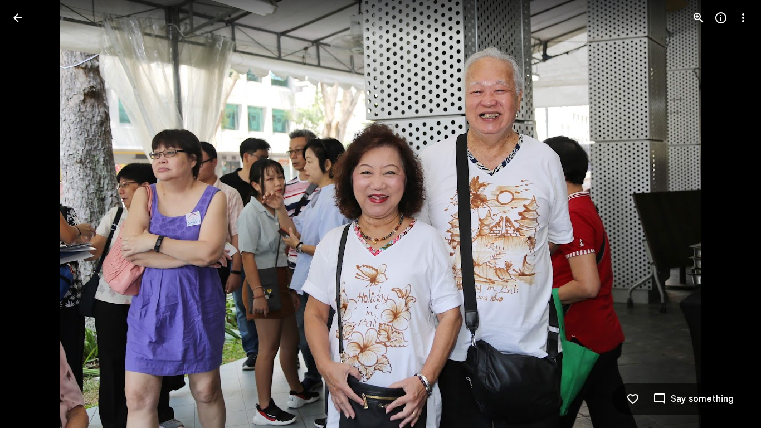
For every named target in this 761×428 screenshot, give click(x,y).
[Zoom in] (698, 18)
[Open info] (721, 18)
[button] (31, 214)
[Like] (633, 399)
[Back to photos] (17, 17)
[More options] (743, 18)
